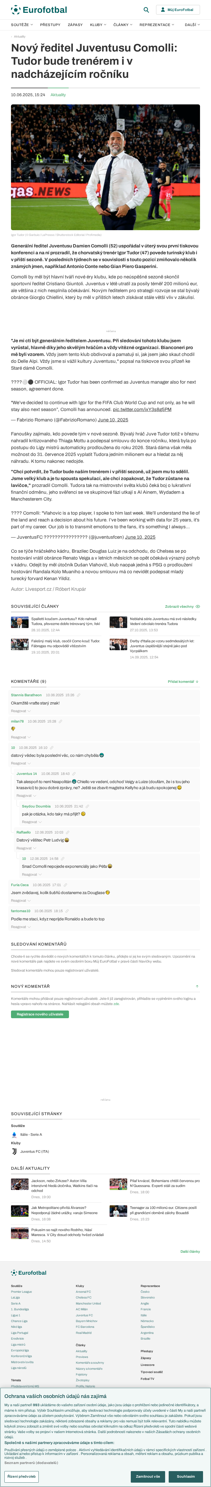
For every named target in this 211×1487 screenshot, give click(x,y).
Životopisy (83, 1380)
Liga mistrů (18, 1344)
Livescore (147, 1364)
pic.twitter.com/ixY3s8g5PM (142, 409)
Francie (146, 1309)
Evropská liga (20, 1350)
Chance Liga (19, 1321)
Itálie (144, 1315)
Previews (82, 1356)
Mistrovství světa (22, 1362)
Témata (16, 1380)
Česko (145, 1291)
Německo (147, 1321)
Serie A (16, 1303)
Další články (190, 1252)
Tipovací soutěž (152, 1372)
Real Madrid (83, 1332)
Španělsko (148, 1326)
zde (116, 1004)
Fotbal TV (147, 1378)
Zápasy (75, 25)
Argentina (147, 1332)
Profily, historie (85, 1386)
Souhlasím (186, 1477)
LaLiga (15, 1297)
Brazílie (145, 1338)
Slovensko (148, 1297)
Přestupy (50, 25)
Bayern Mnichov (87, 1321)
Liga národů (18, 1367)
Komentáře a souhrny (90, 1362)
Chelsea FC (83, 1297)
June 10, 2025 (113, 420)
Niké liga (16, 1326)
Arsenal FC (83, 1291)
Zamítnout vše (148, 1477)
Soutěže (20, 25)
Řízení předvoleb (21, 1477)
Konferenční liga (21, 1356)
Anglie (145, 1303)
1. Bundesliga (20, 1309)
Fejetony (81, 1374)
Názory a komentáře (89, 1368)
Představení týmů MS (25, 1386)
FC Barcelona (85, 1326)
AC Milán (82, 1309)
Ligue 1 (15, 1315)
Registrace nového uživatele (40, 1014)
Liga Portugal (19, 1332)
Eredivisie (17, 1338)
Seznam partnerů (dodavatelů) (31, 1463)
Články (80, 1345)
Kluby (96, 25)
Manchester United (88, 1303)
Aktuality (20, 36)
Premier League (21, 1291)
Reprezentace (155, 25)
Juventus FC (84, 1315)
